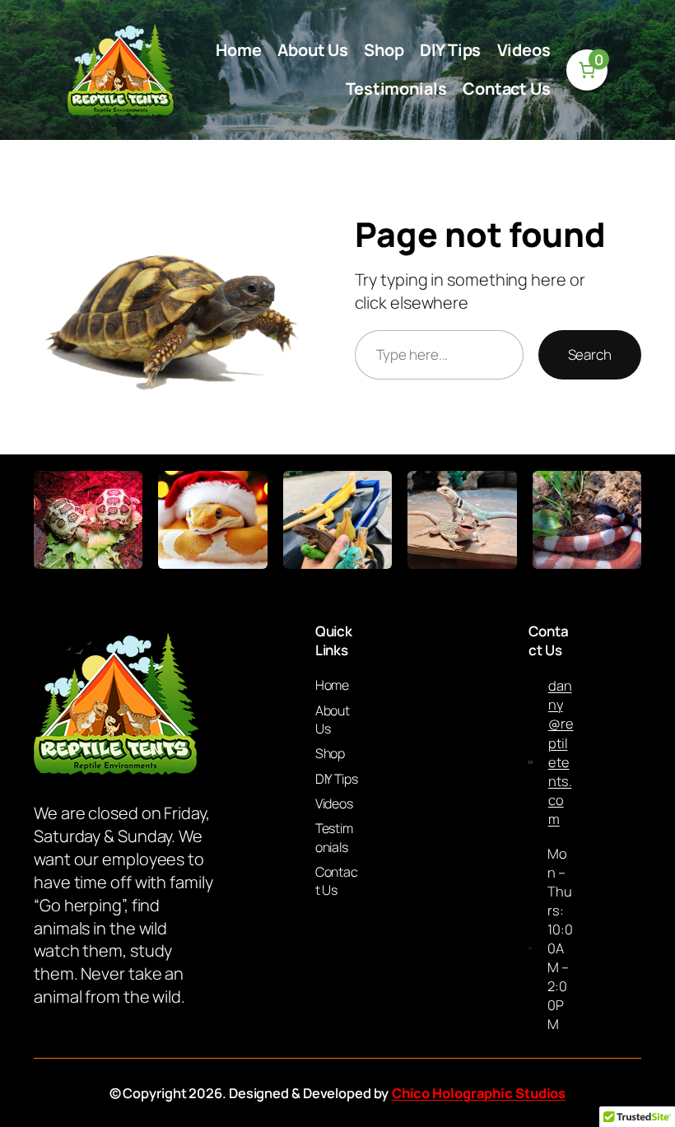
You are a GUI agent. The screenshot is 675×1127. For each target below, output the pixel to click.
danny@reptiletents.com (561, 751)
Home (239, 50)
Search (590, 354)
